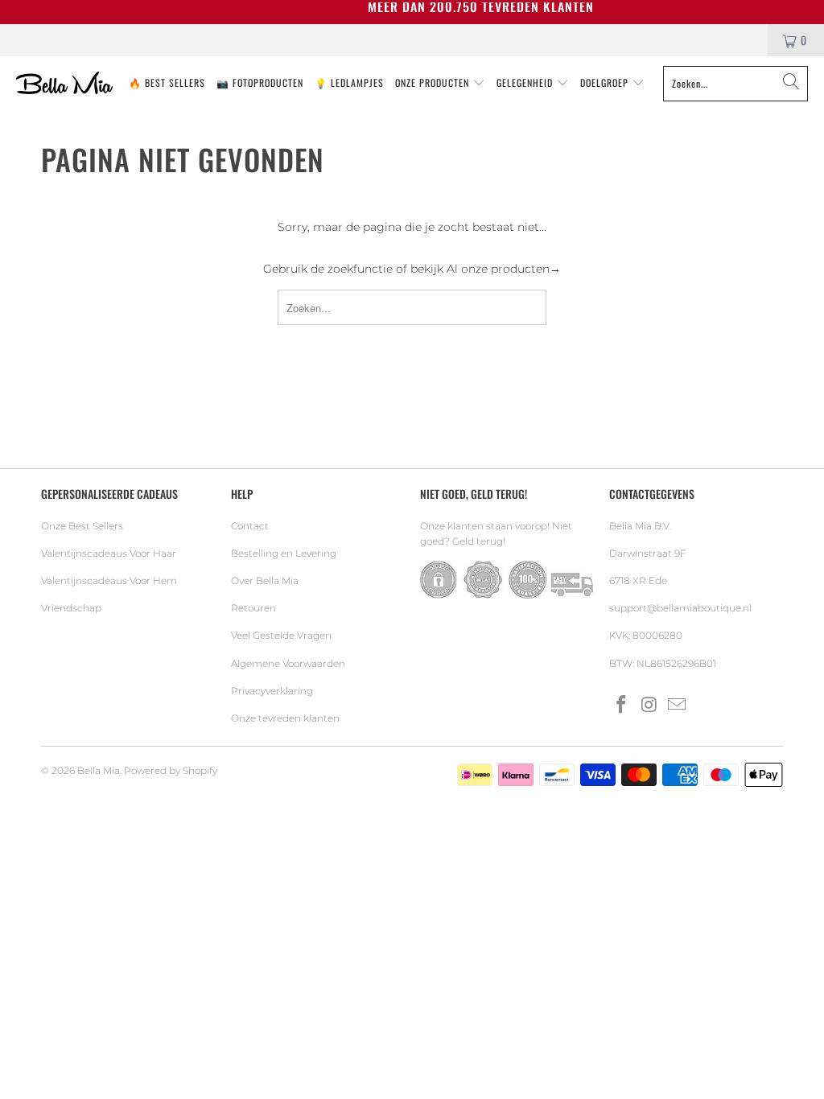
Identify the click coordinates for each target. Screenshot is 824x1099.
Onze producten (433, 82)
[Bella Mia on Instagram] (649, 705)
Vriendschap (71, 608)
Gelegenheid (526, 82)
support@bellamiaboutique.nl (680, 608)
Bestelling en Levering (283, 553)
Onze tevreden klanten (285, 718)
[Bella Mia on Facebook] (621, 705)
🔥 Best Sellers (167, 82)
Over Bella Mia (265, 580)
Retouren (253, 608)
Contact (250, 526)
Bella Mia (98, 770)
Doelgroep (606, 82)
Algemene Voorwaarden (288, 663)
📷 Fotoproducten (259, 82)
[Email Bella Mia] (677, 705)
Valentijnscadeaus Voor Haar (108, 553)
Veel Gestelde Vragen (281, 635)
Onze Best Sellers (82, 526)
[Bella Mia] (64, 84)
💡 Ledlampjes (349, 82)
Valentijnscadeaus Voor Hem (109, 580)
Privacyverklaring (272, 691)
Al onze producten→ (504, 268)
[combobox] (735, 83)
